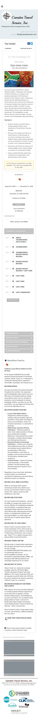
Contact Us (19, 204)
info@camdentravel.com (26, 34)
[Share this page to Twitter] (31, 43)
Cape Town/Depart (23, 292)
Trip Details (10, 43)
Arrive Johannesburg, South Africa (22, 240)
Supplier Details (26, 48)
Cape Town (20, 276)
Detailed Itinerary (13, 300)
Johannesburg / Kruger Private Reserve (22, 254)
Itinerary (8, 48)
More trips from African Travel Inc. (18, 618)
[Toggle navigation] (2, 7)
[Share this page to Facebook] (28, 43)
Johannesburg (21, 247)
